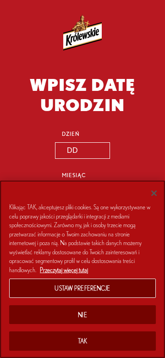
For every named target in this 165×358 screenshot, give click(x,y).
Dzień (71, 133)
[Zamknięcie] (154, 193)
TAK (82, 341)
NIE (82, 315)
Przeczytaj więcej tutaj (64, 270)
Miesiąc (74, 175)
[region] (82, 269)
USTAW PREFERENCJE (82, 288)
